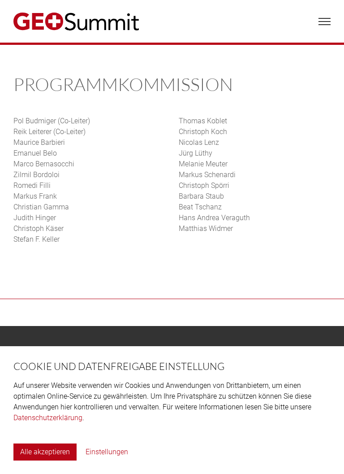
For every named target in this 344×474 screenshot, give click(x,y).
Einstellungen (107, 452)
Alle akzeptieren (45, 452)
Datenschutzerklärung (47, 417)
